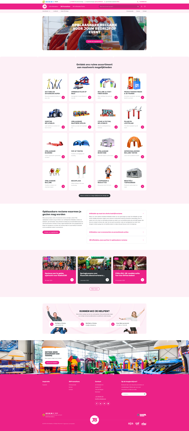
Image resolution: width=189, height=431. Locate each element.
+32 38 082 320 (99, 396)
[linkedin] (100, 403)
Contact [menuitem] (144, 11)
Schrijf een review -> (50, 416)
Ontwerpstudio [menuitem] (129, 11)
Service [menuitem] (138, 11)
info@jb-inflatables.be (100, 399)
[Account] (141, 6)
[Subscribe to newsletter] (144, 394)
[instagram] (108, 403)
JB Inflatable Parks (79, 6)
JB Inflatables (53, 6)
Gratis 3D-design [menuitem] (65, 11)
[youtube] (104, 403)
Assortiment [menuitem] (45, 11)
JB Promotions (65, 6)
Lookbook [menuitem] (55, 11)
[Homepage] (45, 6)
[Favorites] (144, 6)
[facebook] (96, 403)
